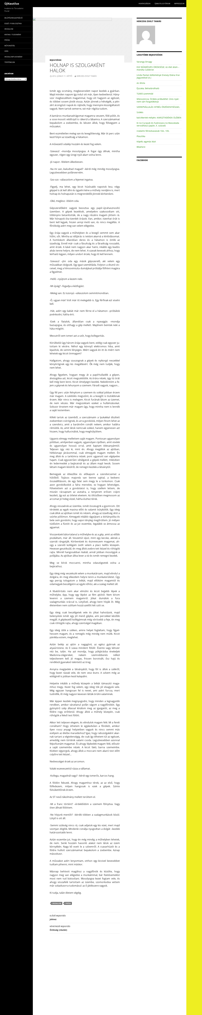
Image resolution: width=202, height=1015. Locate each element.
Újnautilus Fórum (162, 3)
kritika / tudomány (12, 34)
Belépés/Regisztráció (13, 18)
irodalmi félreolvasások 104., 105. (153, 130)
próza (68, 903)
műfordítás (9, 45)
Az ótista (141, 83)
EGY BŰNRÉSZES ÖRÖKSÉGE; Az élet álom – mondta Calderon (158, 68)
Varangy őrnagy (144, 61)
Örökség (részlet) (60, 928)
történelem (9, 62)
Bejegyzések (55, 60)
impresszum (179, 3)
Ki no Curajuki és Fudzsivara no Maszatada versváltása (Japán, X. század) (158, 124)
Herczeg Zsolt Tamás (86, 76)
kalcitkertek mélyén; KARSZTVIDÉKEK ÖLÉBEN (159, 117)
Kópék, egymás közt (146, 141)
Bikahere (141, 146)
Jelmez (58, 917)
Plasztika (141, 136)
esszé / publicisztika (13, 23)
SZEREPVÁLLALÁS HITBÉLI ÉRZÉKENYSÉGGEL (158, 107)
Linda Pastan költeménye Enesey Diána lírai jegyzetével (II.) (158, 76)
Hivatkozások (145, 3)
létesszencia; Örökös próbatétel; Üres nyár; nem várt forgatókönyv (158, 100)
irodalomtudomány (13, 57)
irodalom (56, 903)
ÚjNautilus (11, 3)
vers (6, 51)
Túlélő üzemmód (145, 93)
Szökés (140, 112)
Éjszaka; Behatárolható (148, 88)
